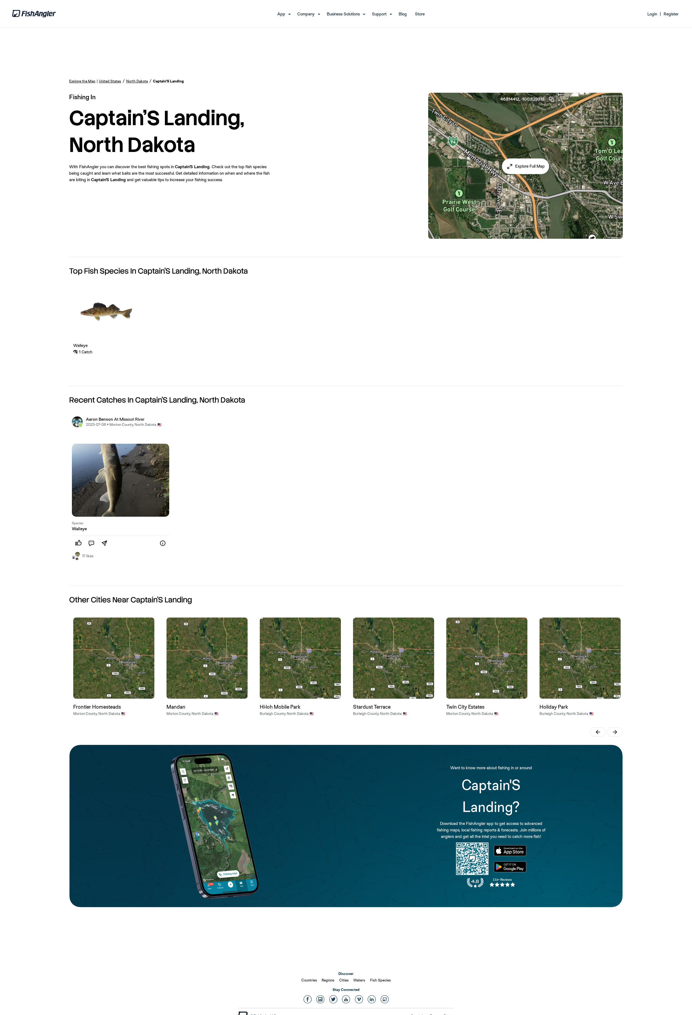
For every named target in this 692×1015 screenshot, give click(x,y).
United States (110, 81)
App (281, 14)
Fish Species (380, 980)
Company (306, 14)
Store (420, 14)
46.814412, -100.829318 (522, 99)
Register (671, 14)
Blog (403, 14)
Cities (344, 980)
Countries (309, 980)
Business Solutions (343, 14)
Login (652, 14)
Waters (359, 980)
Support (379, 14)
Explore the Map (82, 81)
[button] (525, 166)
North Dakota (137, 81)
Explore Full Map (530, 166)
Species (77, 523)
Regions (328, 980)
